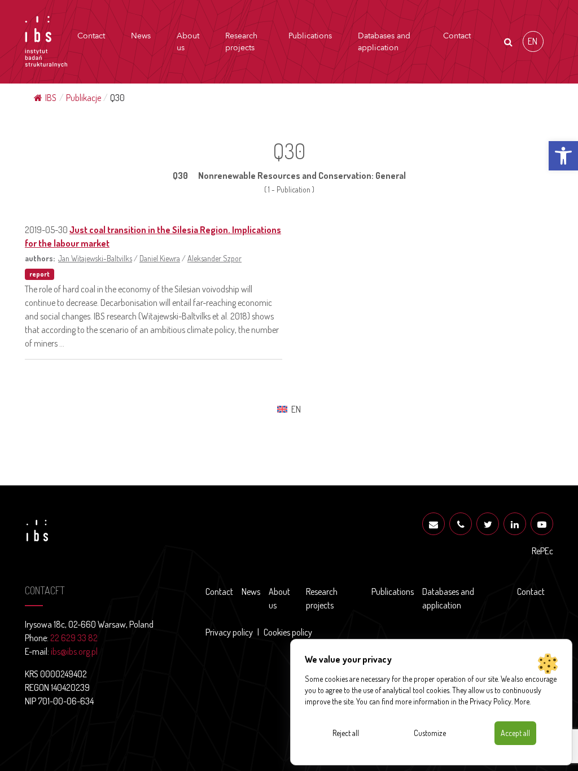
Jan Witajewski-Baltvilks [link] (95, 258)
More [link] (521, 701)
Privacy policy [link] (229, 632)
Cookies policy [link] (288, 632)
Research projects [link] (241, 41)
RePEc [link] (542, 551)
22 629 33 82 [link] (74, 637)
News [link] (141, 35)
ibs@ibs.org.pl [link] (74, 651)
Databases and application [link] (384, 41)
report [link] (39, 274)
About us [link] (188, 41)
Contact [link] (91, 35)
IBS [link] (50, 97)
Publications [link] (310, 35)
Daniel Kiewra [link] (159, 258)
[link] (563, 155)
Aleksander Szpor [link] (214, 258)
